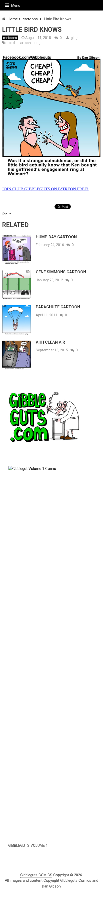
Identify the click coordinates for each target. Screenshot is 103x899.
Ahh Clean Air (50, 342)
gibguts (76, 38)
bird (12, 43)
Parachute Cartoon (58, 307)
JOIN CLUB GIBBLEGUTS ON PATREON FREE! (45, 189)
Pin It (6, 214)
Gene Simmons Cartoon (61, 272)
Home (13, 19)
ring (37, 43)
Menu (15, 5)
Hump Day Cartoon (56, 237)
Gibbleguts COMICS (36, 875)
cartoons (30, 19)
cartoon (24, 43)
